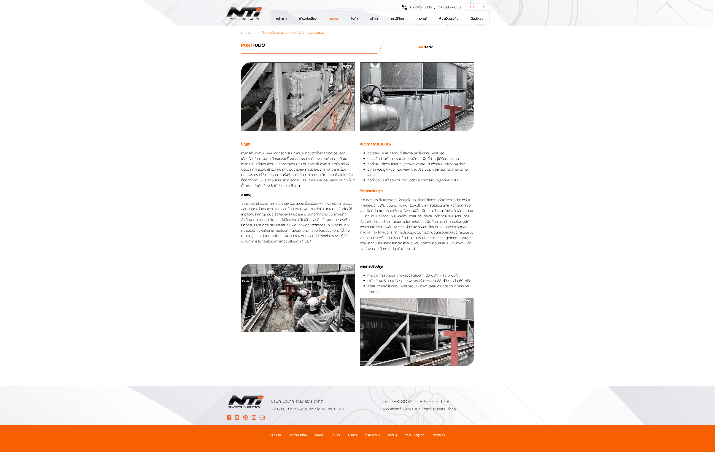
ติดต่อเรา (477, 18)
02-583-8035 (421, 7)
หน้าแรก (281, 18)
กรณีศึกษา (398, 18)
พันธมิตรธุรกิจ (448, 18)
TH (471, 7)
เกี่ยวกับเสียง (308, 18)
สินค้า (354, 18)
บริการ (374, 18)
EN (483, 7)
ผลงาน (333, 18)
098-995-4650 (449, 7)
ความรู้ (422, 18)
